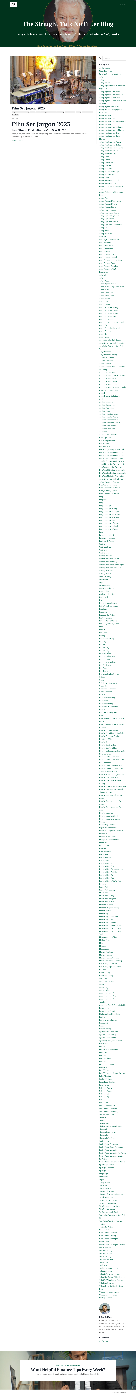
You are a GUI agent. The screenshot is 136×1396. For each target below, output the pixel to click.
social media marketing (108, 1150)
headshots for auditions (109, 707)
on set (83, 112)
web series (103, 1265)
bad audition (104, 444)
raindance (103, 1044)
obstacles (103, 979)
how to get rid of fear (108, 748)
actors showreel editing (108, 308)
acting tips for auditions (109, 213)
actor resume (104, 251)
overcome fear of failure (109, 996)
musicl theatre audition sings (110, 961)
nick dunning (104, 973)
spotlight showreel (106, 1168)
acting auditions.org (107, 154)
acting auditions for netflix (110, 145)
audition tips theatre (107, 426)
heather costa (104, 710)
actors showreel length (108, 310)
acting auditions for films (109, 133)
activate (102, 237)
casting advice (105, 547)
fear (101, 627)
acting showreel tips (107, 183)
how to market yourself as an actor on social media (111, 770)
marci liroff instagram (107, 899)
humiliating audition (107, 825)
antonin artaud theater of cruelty (112, 387)
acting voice (104, 231)
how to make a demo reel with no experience (112, 752)
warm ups (103, 1262)
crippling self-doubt (107, 588)
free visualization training (109, 674)
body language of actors (109, 523)
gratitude (103, 686)
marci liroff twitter (106, 902)
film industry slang (25, 112)
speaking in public (106, 1165)
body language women (108, 529)
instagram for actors (107, 837)
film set (38, 112)
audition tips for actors (108, 420)
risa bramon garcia (107, 1064)
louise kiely (104, 887)
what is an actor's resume (110, 1274)
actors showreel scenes (109, 313)
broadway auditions (107, 538)
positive (102, 1017)
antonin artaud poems (108, 381)
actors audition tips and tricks (111, 287)
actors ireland (104, 299)
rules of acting (105, 1076)
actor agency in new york (109, 240)
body (101, 503)
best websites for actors (109, 494)
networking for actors (108, 964)
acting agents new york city (110, 107)
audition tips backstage (108, 414)
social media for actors (108, 1144)
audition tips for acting (108, 417)
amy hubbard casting (108, 355)
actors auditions (105, 290)
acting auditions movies (108, 151)
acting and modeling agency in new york (111, 110)
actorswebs (104, 337)
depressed (103, 597)
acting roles (104, 177)
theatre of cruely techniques (111, 1194)
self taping (103, 1103)
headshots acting (106, 704)
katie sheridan (105, 851)
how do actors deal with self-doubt (111, 719)
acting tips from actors (108, 222)
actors (101, 278)
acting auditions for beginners (111, 127)
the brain (103, 1186)
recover (102, 1047)
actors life (103, 302)
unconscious (104, 1230)
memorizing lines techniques (110, 928)
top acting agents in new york (111, 1221)
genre (101, 680)
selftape (102, 1118)
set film (102, 1120)
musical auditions (106, 952)
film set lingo (104, 650)
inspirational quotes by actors (111, 831)
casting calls (104, 553)
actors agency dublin (107, 284)
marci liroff (103, 893)
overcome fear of (106, 993)
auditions (103, 432)
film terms (103, 671)
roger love (103, 1067)
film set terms (105, 665)
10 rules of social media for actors (110, 75)
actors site (103, 325)
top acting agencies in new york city (112, 1216)
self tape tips (104, 1097)
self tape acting (105, 1088)
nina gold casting (106, 976)
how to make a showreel (109, 757)
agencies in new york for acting (112, 343)
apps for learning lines (108, 390)
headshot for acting (107, 698)
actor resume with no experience (108, 270)
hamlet (102, 695)
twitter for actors (106, 1227)
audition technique (107, 408)
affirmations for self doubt (110, 340)
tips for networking (107, 1209)
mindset (102, 946)
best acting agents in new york (111, 452)
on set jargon (90, 112)
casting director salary (108, 562)
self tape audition (106, 1091)
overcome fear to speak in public (112, 1005)
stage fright (103, 1174)
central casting (105, 577)
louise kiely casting (107, 890)
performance (104, 1008)
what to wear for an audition (111, 1280)
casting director (105, 556)
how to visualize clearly (109, 816)
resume (102, 1055)
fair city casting (105, 618)
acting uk (103, 228)
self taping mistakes (107, 1106)
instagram (103, 834)
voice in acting (105, 1256)
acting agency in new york (109, 92)
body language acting (108, 509)
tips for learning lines (108, 1203)
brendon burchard (106, 535)
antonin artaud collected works (112, 376)
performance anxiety (107, 1011)
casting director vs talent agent (111, 565)
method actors (105, 940)
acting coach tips (106, 163)
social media (104, 1141)
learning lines (104, 860)
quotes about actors (107, 1038)
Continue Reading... (17, 140)
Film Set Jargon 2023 (28, 108)
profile (101, 1026)
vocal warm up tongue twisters (112, 1245)
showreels (103, 1135)
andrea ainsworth (106, 361)
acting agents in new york (109, 98)
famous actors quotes (108, 621)
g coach (102, 677)
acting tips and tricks (108, 204)
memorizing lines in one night (111, 925)
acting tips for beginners (109, 216)
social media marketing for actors (112, 1153)
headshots (103, 701)
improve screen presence (109, 828)
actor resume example (108, 257)
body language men (107, 520)
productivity (104, 1023)
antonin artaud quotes (108, 384)
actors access (104, 281)
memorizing (103, 914)
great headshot (105, 692)
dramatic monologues (108, 603)
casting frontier (105, 574)
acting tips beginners (107, 210)
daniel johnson (105, 591)
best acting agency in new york (111, 449)
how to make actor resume (110, 766)
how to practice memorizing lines (112, 786)
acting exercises (105, 169)
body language (105, 506)
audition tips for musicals (109, 423)
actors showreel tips (107, 316)
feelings (102, 636)
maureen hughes (106, 905)
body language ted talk (108, 526)
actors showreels (106, 319)
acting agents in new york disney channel (112, 102)
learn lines (103, 854)
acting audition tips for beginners (112, 121)
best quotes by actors (108, 491)
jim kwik (102, 849)
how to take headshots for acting (110, 802)
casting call (103, 550)
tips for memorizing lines (109, 1206)
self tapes (103, 1100)
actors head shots (106, 296)
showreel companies (107, 1132)
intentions (103, 843)
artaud (102, 393)
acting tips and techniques (110, 201)
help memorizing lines (108, 713)
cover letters (104, 585)
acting (101, 80)
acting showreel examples (109, 180)
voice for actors (105, 1254)
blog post (102, 500)
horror (102, 715)
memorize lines (105, 911)
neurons (102, 970)
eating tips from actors (108, 606)
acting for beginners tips (109, 172)
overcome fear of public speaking (109, 1000)
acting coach (104, 160)
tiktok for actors (106, 1197)
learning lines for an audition (111, 869)
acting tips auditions (107, 207)
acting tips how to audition (110, 225)
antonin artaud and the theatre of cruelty (112, 368)
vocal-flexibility (105, 1248)
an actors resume (106, 358)
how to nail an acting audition (111, 775)
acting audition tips (107, 118)
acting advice (104, 83)
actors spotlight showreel (109, 328)
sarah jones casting (107, 1082)
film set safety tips (107, 656)
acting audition (105, 115)
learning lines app (106, 863)
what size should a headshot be (112, 1277)
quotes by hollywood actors (110, 1041)
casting (102, 544)
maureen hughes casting (109, 908)
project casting (105, 1029)
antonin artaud (105, 364)
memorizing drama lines (109, 917)
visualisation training (107, 1236)
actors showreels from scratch (111, 322)
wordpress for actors (108, 1295)
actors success (105, 331)
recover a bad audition (108, 1050)
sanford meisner (105, 1079)
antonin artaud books (108, 373)
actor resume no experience (110, 260)
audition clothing (106, 402)
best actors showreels (108, 485)
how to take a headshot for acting (110, 796)
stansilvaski (103, 1177)
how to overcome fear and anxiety (110, 782)
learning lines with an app (110, 881)
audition (102, 399)
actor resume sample (108, 263)
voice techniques (106, 1259)
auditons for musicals (108, 435)
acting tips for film (107, 219)
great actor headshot (107, 689)
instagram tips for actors (109, 840)
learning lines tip (106, 875)
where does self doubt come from (111, 1287)
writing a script (105, 1298)
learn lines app (105, 857)
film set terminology (69, 112)
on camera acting (106, 982)
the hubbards (105, 1188)
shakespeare (104, 1123)
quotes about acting (107, 1035)
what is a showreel (107, 1271)
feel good (103, 633)
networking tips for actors (110, 967)
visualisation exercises (108, 1233)
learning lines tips (106, 878)
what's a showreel (106, 1283)
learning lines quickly (108, 872)
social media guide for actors (111, 1147)
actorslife (103, 334)
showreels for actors (107, 1138)
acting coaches (105, 166)
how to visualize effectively (110, 819)
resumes (102, 1061)
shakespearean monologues (110, 1126)
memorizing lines (106, 919)
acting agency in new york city (111, 95)
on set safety (15, 114)
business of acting (106, 541)
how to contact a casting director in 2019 (109, 737)
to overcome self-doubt (109, 1212)
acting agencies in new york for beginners (112, 87)
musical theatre (105, 955)
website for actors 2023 (109, 1268)
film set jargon (45, 112)
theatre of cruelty (106, 1191)
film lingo (33, 112)
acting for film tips (107, 174)
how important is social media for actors (111, 725)
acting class (104, 157)
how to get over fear (107, 745)
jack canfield (104, 846)
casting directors (106, 571)
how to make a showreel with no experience (111, 761)
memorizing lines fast (107, 922)
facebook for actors (107, 615)
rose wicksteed (105, 1070)
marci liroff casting (106, 896)
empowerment (105, 612)
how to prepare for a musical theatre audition (111, 790)
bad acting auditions (107, 441)
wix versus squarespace (109, 1292)
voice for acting (105, 1251)
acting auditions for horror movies (110, 137)
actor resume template (108, 266)
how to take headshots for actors (110, 808)
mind (101, 943)
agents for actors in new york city (111, 347)
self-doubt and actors (108, 1109)
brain (101, 532)
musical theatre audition (109, 958)
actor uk (102, 275)
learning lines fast (106, 866)
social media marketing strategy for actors (111, 1157)
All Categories (104, 68)
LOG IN (122, 5)
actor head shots (106, 245)
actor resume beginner (108, 254)
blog (101, 497)
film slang (78, 112)
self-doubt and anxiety (108, 1112)
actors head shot (106, 293)
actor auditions (105, 242)
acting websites (105, 234)
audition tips (104, 411)
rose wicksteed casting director (112, 1073)
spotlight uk (104, 1171)
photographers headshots (109, 1014)
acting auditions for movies (110, 142)
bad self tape (104, 446)
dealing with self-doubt (109, 594)
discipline (103, 600)
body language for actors (109, 514)
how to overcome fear (108, 778)
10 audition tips (105, 71)
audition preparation (107, 405)
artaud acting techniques (109, 396)
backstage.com (105, 438)
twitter (102, 1224)
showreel (103, 1129)
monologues (104, 949)
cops (101, 582)
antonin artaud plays (107, 378)
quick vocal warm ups (108, 1032)
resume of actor (106, 1058)
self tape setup (105, 1094)
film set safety (53, 112)
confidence (103, 580)
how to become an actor (109, 730)
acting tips (103, 198)
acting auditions (15, 112)
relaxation (103, 1053)
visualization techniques (109, 1239)
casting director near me (109, 559)
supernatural (104, 1180)
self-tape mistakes (106, 1115)
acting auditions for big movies (111, 130)
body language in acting (109, 517)
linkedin (102, 884)
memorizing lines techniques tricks (110, 932)
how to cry (104, 742)
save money (104, 1085)
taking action (104, 1183)
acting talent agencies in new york (111, 187)
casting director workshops (110, 568)
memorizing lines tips (108, 937)
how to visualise (106, 813)
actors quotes (105, 305)
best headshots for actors (109, 488)
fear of (102, 630)
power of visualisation (108, 1020)
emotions (103, 609)
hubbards (103, 822)
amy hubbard (105, 352)
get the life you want (108, 683)
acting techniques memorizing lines (111, 193)
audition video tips (107, 429)
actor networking (106, 248)
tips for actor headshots (109, 1200)
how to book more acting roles (111, 733)
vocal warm (104, 1242)
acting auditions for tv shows (111, 148)
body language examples (109, 512)
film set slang (61, 112)
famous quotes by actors (109, 624)
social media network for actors (112, 1162)
